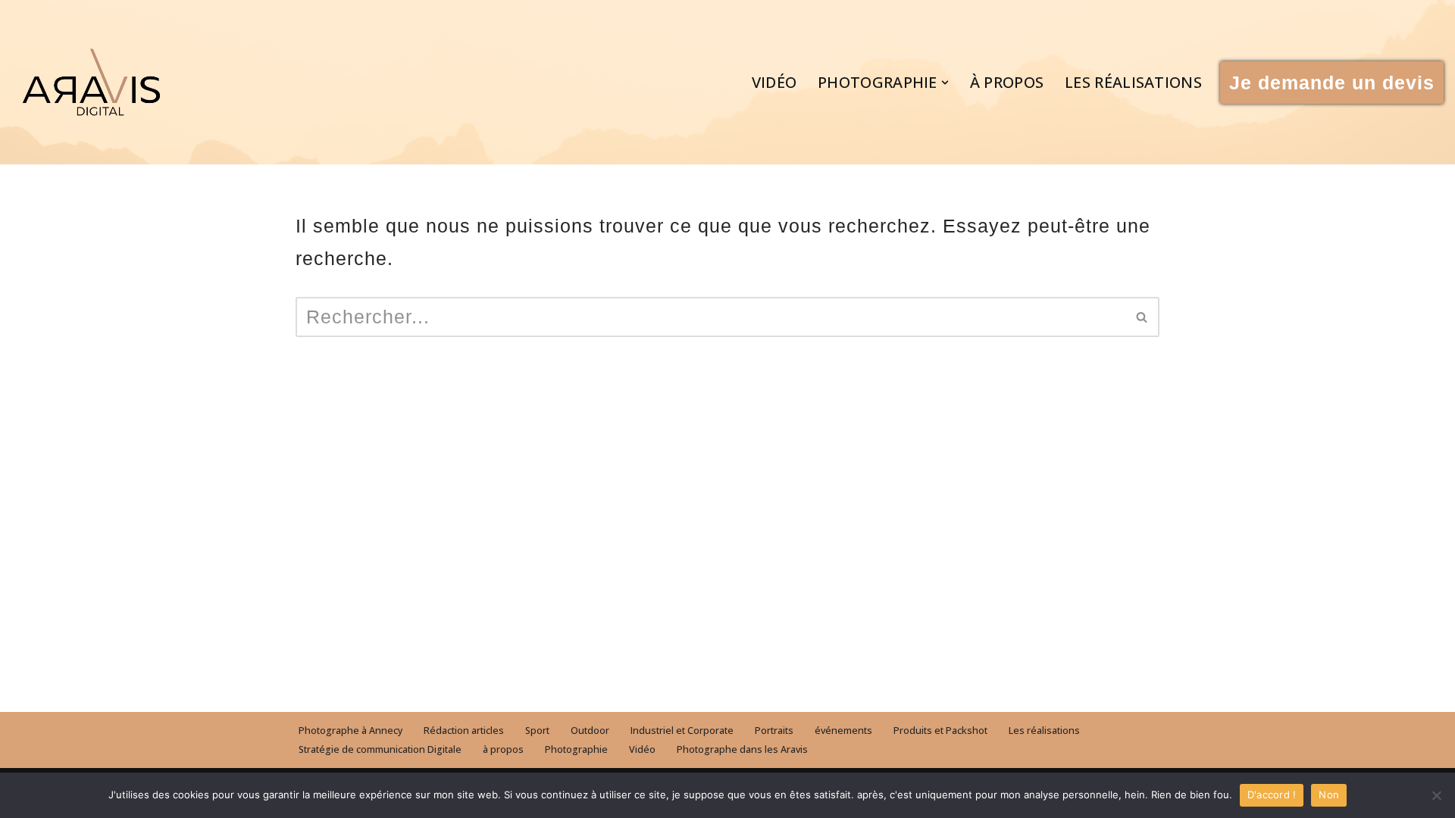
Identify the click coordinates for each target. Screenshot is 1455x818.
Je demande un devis (1332, 82)
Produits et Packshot (940, 730)
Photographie (576, 749)
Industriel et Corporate (682, 730)
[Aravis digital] (91, 82)
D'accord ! (1272, 794)
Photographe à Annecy (350, 730)
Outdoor (590, 730)
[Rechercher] (1142, 317)
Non (1329, 794)
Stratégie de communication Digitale (380, 749)
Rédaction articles (464, 730)
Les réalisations (1133, 82)
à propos (1007, 82)
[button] (945, 82)
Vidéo (774, 82)
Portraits (774, 730)
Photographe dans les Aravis (742, 749)
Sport (537, 730)
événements (843, 730)
